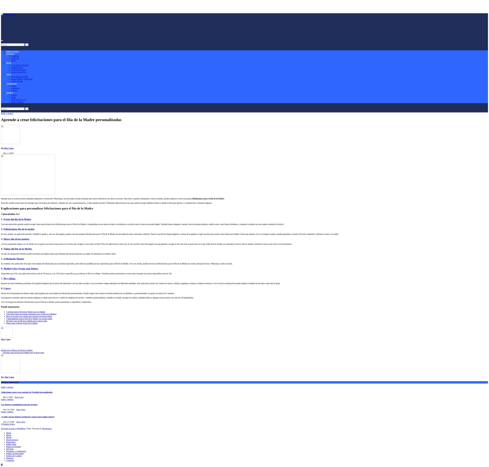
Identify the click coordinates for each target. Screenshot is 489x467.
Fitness (14, 95)
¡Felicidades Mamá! (14, 258)
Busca (8, 435)
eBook (8, 437)
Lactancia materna (18, 72)
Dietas (13, 86)
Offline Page (11, 444)
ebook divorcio (12, 440)
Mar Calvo (9, 148)
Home (8, 433)
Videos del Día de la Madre (18, 249)
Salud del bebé (17, 67)
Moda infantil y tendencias (21, 79)
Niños (8, 74)
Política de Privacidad (15, 453)
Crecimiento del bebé (19, 65)
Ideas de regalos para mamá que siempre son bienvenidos (29, 316)
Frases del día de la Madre (17, 219)
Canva (7, 288)
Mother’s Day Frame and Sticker (21, 268)
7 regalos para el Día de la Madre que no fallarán (25, 312)
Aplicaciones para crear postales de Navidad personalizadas (26, 392)
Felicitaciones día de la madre (19, 229)
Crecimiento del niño (19, 77)
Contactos (10, 460)
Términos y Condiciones (16, 451)
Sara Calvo (19, 397)
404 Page (10, 449)
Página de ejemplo (13, 447)
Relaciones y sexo (18, 100)
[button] (2, 42)
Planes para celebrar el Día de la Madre (22, 323)
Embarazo (10, 54)
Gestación (15, 58)
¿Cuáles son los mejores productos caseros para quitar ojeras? (28, 417)
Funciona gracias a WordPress (13, 428)
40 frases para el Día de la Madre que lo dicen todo (26, 321)
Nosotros (9, 458)
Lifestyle (9, 93)
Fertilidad (15, 56)
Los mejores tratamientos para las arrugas (19, 405)
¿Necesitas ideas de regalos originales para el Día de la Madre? (31, 314)
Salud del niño (17, 81)
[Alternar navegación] (2, 40)
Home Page (11, 442)
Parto (13, 61)
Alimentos (15, 88)
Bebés (8, 63)
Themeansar (47, 428)
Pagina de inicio (12, 51)
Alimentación (11, 83)
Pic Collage (10, 278)
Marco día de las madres (17, 239)
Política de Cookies (14, 456)
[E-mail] (2, 346)
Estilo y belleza (17, 102)
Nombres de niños (18, 70)
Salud (13, 97)
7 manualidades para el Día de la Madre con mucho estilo (29, 319)
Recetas (14, 90)
